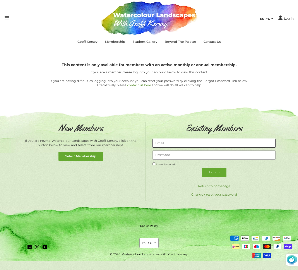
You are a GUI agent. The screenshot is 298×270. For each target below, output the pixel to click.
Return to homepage (214, 186)
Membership (115, 42)
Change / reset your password (214, 195)
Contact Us (212, 42)
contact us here (139, 85)
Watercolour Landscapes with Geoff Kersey (155, 254)
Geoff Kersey (87, 42)
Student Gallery (145, 42)
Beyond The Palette (180, 42)
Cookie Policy (149, 225)
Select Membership (80, 156)
